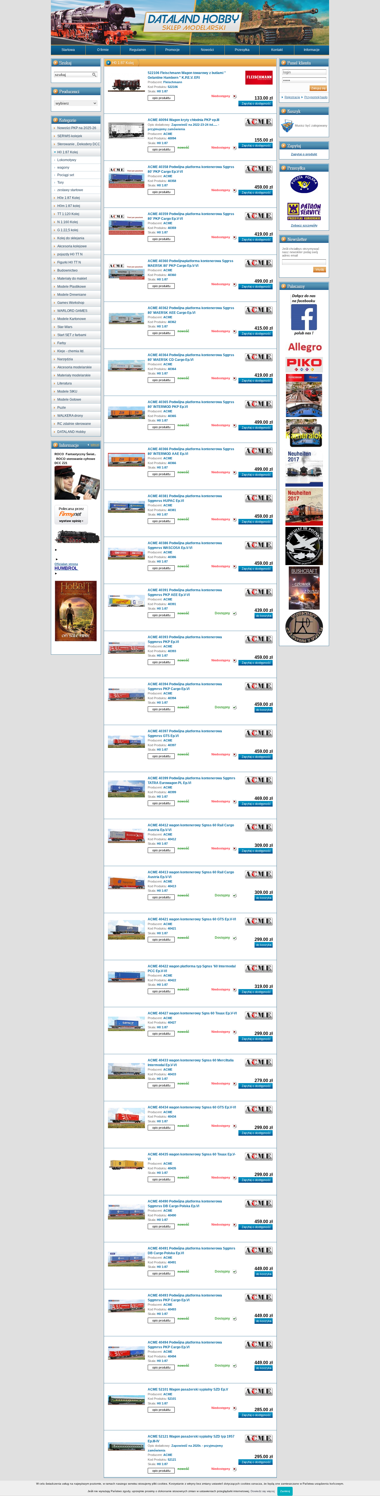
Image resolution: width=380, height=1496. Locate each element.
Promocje (172, 50)
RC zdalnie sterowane (74, 424)
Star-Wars (64, 327)
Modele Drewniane (71, 295)
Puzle (61, 408)
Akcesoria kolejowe (72, 246)
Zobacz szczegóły (304, 225)
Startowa (68, 50)
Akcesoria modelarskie (74, 367)
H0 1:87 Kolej (67, 152)
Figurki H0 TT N (69, 262)
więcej (95, 444)
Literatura (64, 383)
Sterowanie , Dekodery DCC (78, 144)
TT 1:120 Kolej (68, 214)
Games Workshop (70, 303)
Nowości (207, 50)
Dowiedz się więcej (263, 1491)
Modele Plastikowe (71, 287)
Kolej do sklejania (70, 238)
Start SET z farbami (71, 335)
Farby (61, 343)
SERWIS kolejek (69, 136)
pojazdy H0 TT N (70, 254)
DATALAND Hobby (71, 432)
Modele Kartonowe (71, 319)
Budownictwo (67, 270)
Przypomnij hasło (315, 97)
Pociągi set (65, 175)
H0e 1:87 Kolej (68, 198)
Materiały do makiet (72, 278)
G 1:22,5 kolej (67, 230)
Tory (60, 182)
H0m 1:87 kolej (68, 206)
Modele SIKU (67, 391)
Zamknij (285, 1491)
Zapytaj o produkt (304, 154)
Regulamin (137, 50)
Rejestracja (292, 97)
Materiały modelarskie (74, 375)
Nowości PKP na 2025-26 (76, 128)
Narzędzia (65, 359)
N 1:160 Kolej (67, 222)
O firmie (103, 50)
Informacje (312, 50)
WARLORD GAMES (72, 311)
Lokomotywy (66, 160)
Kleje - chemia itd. (70, 351)
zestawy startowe (70, 190)
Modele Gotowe (69, 399)
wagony (63, 167)
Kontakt (277, 50)
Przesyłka (242, 50)
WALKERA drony (70, 416)
